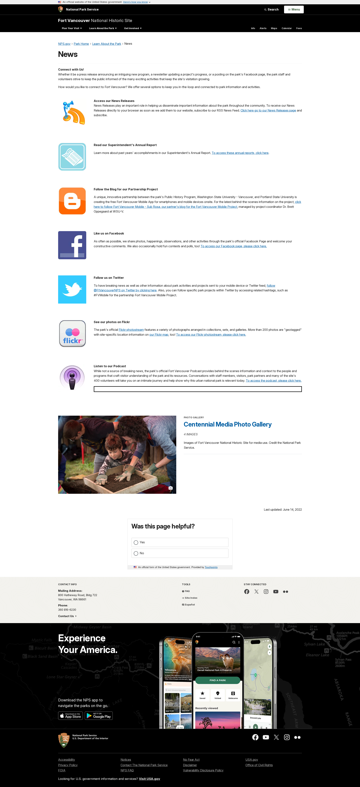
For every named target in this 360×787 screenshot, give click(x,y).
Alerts (263, 28)
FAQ (187, 591)
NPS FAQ (127, 770)
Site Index (190, 597)
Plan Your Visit (70, 28)
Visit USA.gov (149, 779)
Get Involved (131, 28)
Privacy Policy (68, 765)
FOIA (61, 770)
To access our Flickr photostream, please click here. (211, 334)
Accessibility (66, 759)
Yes (142, 542)
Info (253, 28)
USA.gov (251, 759)
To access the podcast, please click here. (274, 380)
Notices (126, 759)
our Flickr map (158, 334)
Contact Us (66, 616)
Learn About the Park (101, 28)
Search (273, 9)
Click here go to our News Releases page (268, 110)
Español (189, 604)
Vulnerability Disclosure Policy (203, 770)
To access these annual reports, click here (240, 153)
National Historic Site (95, 20)
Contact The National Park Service (144, 765)
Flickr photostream (131, 330)
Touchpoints (211, 567)
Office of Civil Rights (259, 765)
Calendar (287, 28)
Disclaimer (190, 765)
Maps (274, 28)
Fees (299, 28)
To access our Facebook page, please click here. (234, 246)
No (142, 553)
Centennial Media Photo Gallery (228, 424)
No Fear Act (191, 759)
